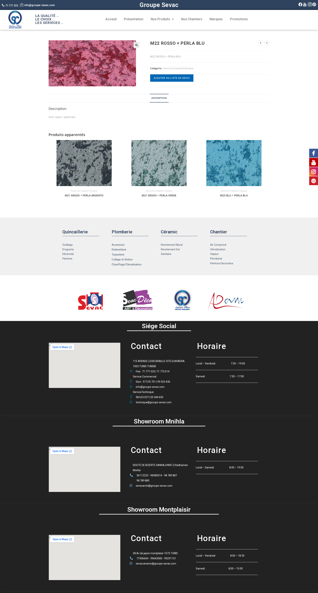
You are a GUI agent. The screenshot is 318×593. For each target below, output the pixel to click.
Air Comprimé (218, 244)
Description (159, 98)
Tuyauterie (118, 254)
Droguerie (68, 249)
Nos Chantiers (191, 19)
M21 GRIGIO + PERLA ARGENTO (84, 195)
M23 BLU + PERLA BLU (234, 195)
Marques (216, 19)
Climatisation (217, 249)
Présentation (133, 19)
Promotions (239, 19)
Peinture (67, 258)
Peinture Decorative (221, 263)
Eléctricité (68, 254)
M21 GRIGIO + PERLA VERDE (159, 195)
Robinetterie (119, 249)
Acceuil (110, 19)
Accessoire (118, 244)
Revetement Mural (172, 244)
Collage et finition (122, 259)
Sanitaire (166, 254)
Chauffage (118, 264)
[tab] (159, 98)
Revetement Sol (170, 249)
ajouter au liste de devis (172, 78)
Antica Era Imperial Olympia (178, 68)
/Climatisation (133, 264)
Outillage (67, 244)
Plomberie (216, 258)
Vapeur (214, 254)
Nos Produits (160, 19)
